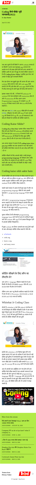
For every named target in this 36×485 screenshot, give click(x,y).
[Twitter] (8, 26)
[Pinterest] (13, 26)
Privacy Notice (6, 475)
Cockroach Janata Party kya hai (13, 457)
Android (5, 8)
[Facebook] (4, 26)
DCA (12, 111)
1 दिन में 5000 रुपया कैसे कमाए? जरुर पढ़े (15, 440)
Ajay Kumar (7, 17)
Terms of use (6, 472)
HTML (4, 113)
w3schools (7, 234)
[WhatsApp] (17, 26)
